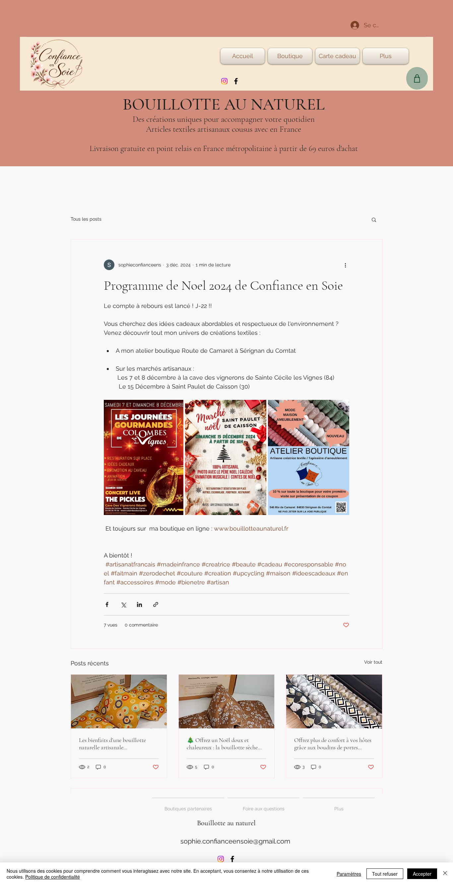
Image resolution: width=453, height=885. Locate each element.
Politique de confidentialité (52, 876)
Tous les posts (86, 219)
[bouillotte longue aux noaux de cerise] (119, 701)
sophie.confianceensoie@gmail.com (235, 841)
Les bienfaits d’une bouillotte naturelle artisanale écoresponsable (112, 743)
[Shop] (417, 78)
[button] (374, 219)
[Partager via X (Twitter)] (123, 604)
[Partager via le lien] (156, 604)
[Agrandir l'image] (143, 457)
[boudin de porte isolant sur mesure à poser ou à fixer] (334, 701)
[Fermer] (445, 874)
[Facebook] (236, 81)
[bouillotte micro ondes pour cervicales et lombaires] (227, 701)
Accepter (422, 873)
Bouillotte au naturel (226, 823)
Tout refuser (385, 873)
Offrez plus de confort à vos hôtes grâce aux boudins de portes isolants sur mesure (332, 743)
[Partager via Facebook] (107, 604)
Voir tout (373, 662)
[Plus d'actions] (345, 265)
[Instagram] (224, 81)
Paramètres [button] (349, 873)
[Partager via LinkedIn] (139, 604)
